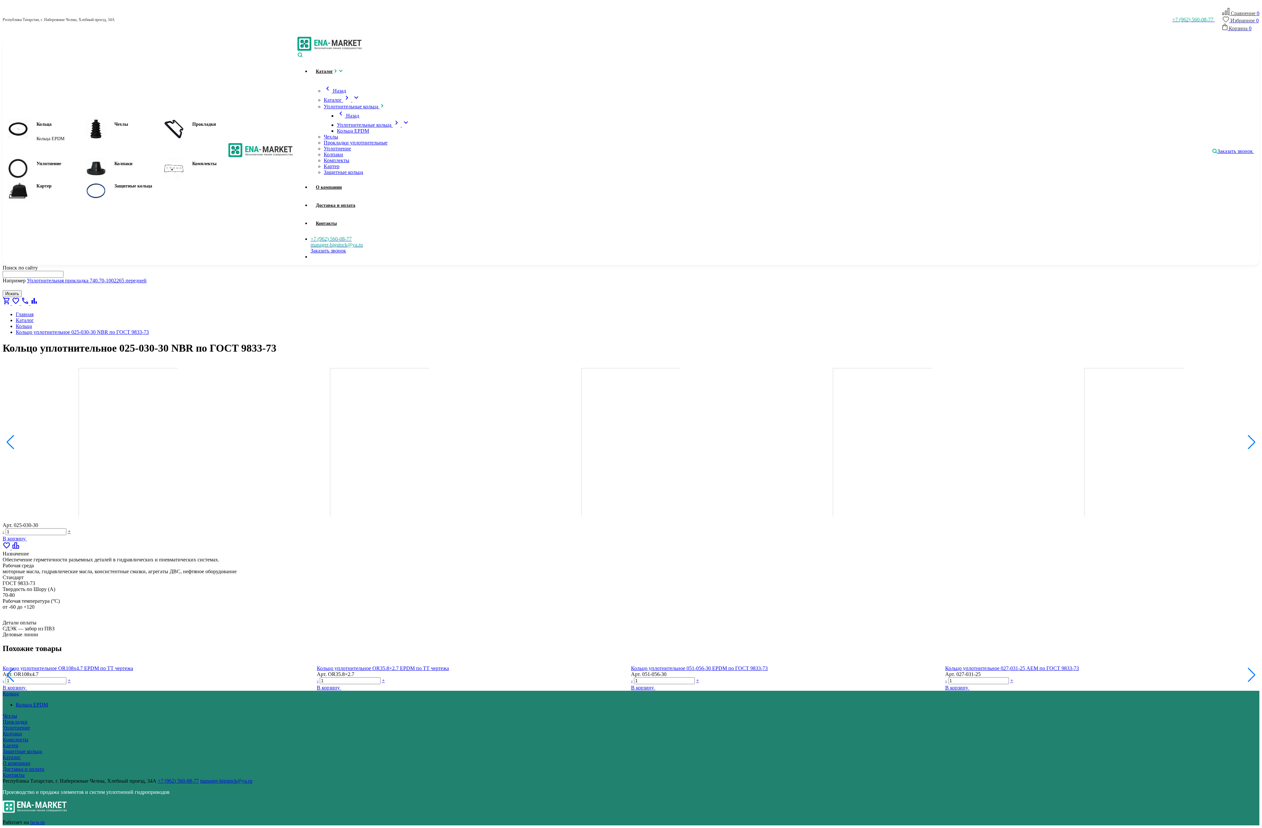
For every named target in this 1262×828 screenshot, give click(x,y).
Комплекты (204, 163)
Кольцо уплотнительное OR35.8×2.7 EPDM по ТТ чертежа (383, 668)
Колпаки (123, 163)
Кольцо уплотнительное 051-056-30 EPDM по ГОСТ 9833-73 (699, 668)
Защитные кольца (133, 186)
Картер (44, 186)
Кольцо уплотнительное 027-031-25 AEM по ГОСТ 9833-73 (1012, 668)
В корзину (15, 538)
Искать (12, 293)
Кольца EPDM (50, 138)
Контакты (14, 775)
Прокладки (204, 124)
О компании (16, 763)
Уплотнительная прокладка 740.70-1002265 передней (87, 280)
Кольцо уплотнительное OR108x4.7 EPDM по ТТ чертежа (68, 668)
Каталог (12, 757)
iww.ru (37, 822)
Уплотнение (48, 163)
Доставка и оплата (23, 769)
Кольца (44, 124)
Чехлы (121, 124)
